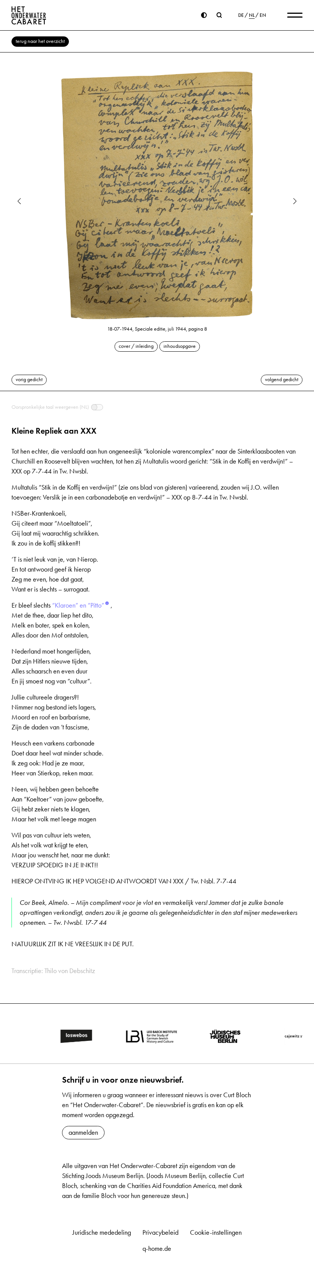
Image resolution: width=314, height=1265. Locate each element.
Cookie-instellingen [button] (216, 1232)
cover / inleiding (136, 346)
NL (252, 15)
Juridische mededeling (101, 1232)
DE (241, 15)
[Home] (28, 15)
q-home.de (156, 1248)
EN (263, 15)
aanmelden (83, 1132)
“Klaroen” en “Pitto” (78, 605)
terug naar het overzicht (40, 41)
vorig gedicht (29, 379)
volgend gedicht (281, 379)
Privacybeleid (160, 1232)
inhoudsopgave (180, 346)
